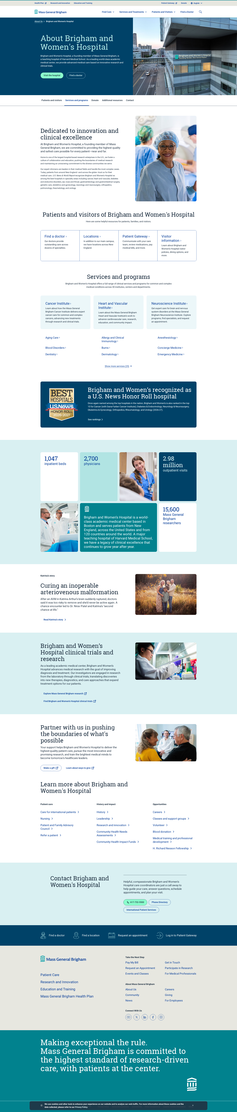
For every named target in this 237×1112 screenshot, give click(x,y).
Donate (184, 3)
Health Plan (39, 3)
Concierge (169, 347)
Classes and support (169, 818)
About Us (39, 21)
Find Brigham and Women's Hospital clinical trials (68, 701)
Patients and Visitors (162, 12)
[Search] (200, 12)
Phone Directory (160, 902)
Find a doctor (75, 75)
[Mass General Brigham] (51, 12)
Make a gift (49, 768)
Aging (51, 337)
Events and (137, 973)
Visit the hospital (52, 75)
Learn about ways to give (78, 768)
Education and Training (83, 3)
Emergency (170, 354)
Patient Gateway (167, 3)
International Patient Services (141, 910)
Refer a (49, 835)
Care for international (58, 812)
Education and (57, 989)
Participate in (179, 968)
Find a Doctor (187, 12)
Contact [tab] (130, 100)
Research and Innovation (60, 3)
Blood (54, 347)
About (130, 989)
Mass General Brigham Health (66, 996)
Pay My (131, 962)
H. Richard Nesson (171, 848)
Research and (111, 825)
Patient (49, 975)
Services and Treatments (131, 12)
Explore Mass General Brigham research (63, 693)
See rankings (94, 419)
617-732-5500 (137, 902)
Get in (172, 962)
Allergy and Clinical (113, 339)
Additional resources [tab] (112, 100)
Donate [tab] (95, 100)
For (174, 1000)
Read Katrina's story (53, 619)
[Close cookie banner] (193, 1105)
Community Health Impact (116, 841)
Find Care (106, 12)
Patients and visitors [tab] (51, 100)
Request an (140, 968)
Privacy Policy (81, 1107)
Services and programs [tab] (76, 100)
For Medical (180, 973)
